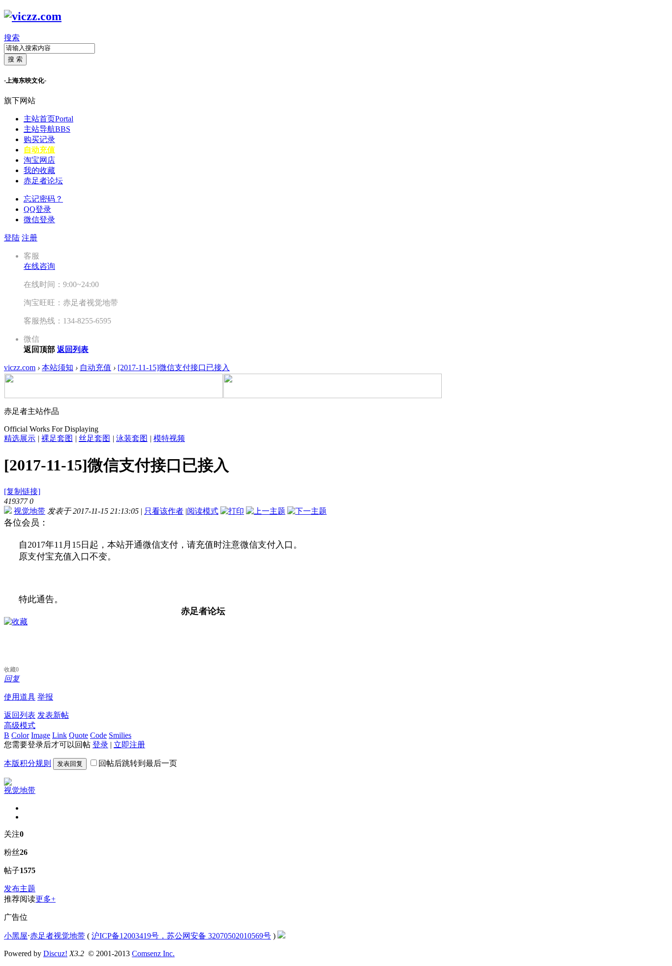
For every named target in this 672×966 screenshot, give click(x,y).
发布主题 (19, 888)
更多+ (45, 899)
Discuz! (55, 953)
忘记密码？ (43, 199)
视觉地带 (29, 511)
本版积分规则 (27, 763)
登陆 (12, 238)
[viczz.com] (32, 16)
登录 (100, 744)
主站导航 (47, 129)
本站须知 (57, 367)
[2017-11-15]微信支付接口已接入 (174, 367)
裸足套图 (57, 438)
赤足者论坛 (43, 180)
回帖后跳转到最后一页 (137, 763)
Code (98, 735)
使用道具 (19, 697)
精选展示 (19, 438)
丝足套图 (94, 438)
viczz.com (19, 367)
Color (20, 735)
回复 (12, 678)
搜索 (12, 37)
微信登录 (39, 219)
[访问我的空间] (8, 783)
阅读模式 (202, 511)
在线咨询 (39, 266)
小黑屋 (16, 936)
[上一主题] (265, 511)
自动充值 (39, 150)
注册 (29, 238)
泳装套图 (132, 438)
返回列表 (19, 715)
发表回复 (70, 763)
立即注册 (129, 744)
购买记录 (39, 139)
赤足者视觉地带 (57, 936)
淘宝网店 (39, 160)
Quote (78, 735)
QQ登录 (37, 209)
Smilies (120, 735)
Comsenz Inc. (153, 953)
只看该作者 (163, 511)
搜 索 (15, 59)
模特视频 (169, 438)
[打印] (232, 511)
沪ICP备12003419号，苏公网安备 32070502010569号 (181, 936)
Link (59, 735)
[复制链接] (22, 491)
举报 (45, 697)
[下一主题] (307, 511)
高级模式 (19, 725)
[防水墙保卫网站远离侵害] (281, 936)
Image (40, 735)
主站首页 (48, 119)
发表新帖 (53, 715)
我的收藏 (39, 170)
